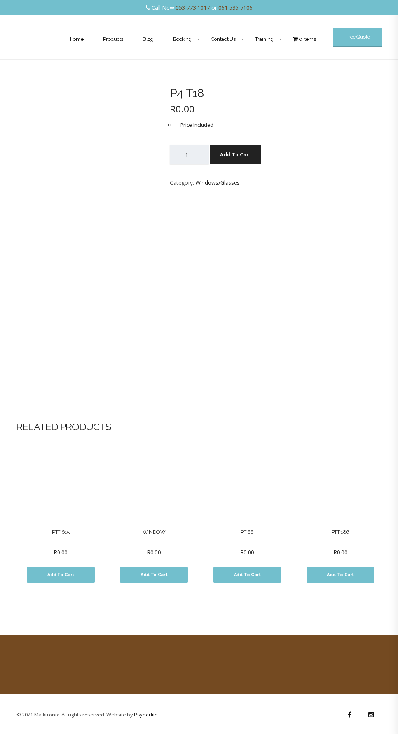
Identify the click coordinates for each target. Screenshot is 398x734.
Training (264, 39)
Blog (148, 39)
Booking (182, 39)
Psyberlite (146, 714)
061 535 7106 (235, 7)
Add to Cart (235, 155)
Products (113, 39)
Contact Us (223, 39)
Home (77, 39)
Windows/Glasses (218, 182)
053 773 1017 (193, 7)
